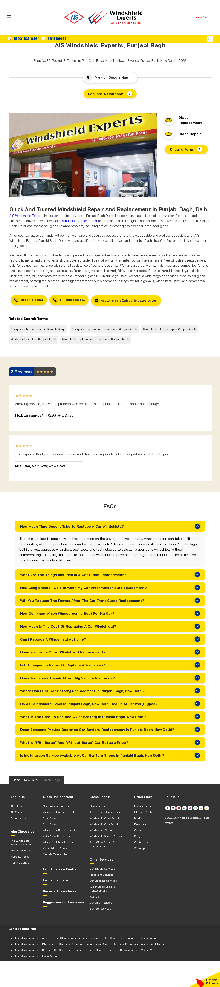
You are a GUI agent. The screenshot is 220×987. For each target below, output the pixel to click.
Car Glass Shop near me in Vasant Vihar (132, 950)
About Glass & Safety (24, 850)
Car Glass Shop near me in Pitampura (32, 943)
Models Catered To (55, 854)
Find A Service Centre (60, 869)
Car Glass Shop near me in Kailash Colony (131, 937)
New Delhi (31, 780)
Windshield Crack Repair (105, 818)
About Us (16, 806)
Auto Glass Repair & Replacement (102, 844)
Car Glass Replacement (57, 806)
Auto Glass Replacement (58, 836)
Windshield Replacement (58, 812)
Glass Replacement (190, 120)
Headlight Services (101, 874)
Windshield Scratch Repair (106, 836)
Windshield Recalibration (58, 842)
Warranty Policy (20, 856)
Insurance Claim (55, 880)
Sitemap (139, 848)
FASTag (94, 896)
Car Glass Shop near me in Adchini (30, 937)
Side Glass (50, 824)
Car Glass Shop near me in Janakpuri (78, 937)
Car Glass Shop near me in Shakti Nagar (78, 950)
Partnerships (18, 818)
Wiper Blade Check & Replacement (102, 888)
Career (138, 830)
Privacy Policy (142, 806)
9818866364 (58, 39)
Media (138, 818)
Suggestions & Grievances (63, 902)
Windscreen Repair (101, 830)
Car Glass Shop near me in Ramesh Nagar (139, 943)
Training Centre (20, 862)
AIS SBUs (16, 812)
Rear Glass (50, 818)
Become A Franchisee (59, 891)
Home (17, 780)
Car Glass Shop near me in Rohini (29, 950)
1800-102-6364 (27, 39)
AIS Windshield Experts (26, 216)
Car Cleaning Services (103, 880)
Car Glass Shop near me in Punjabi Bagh (83, 943)
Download (140, 824)
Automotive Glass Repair (105, 812)
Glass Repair (189, 134)
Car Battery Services (102, 868)
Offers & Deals (143, 812)
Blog (137, 836)
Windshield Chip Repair (104, 824)
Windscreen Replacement (59, 830)
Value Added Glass (55, 848)
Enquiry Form (181, 149)
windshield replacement (79, 221)
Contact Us (141, 842)
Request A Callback (105, 94)
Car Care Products (101, 902)
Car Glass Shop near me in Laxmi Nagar (33, 956)
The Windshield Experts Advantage (22, 842)
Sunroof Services (100, 908)
